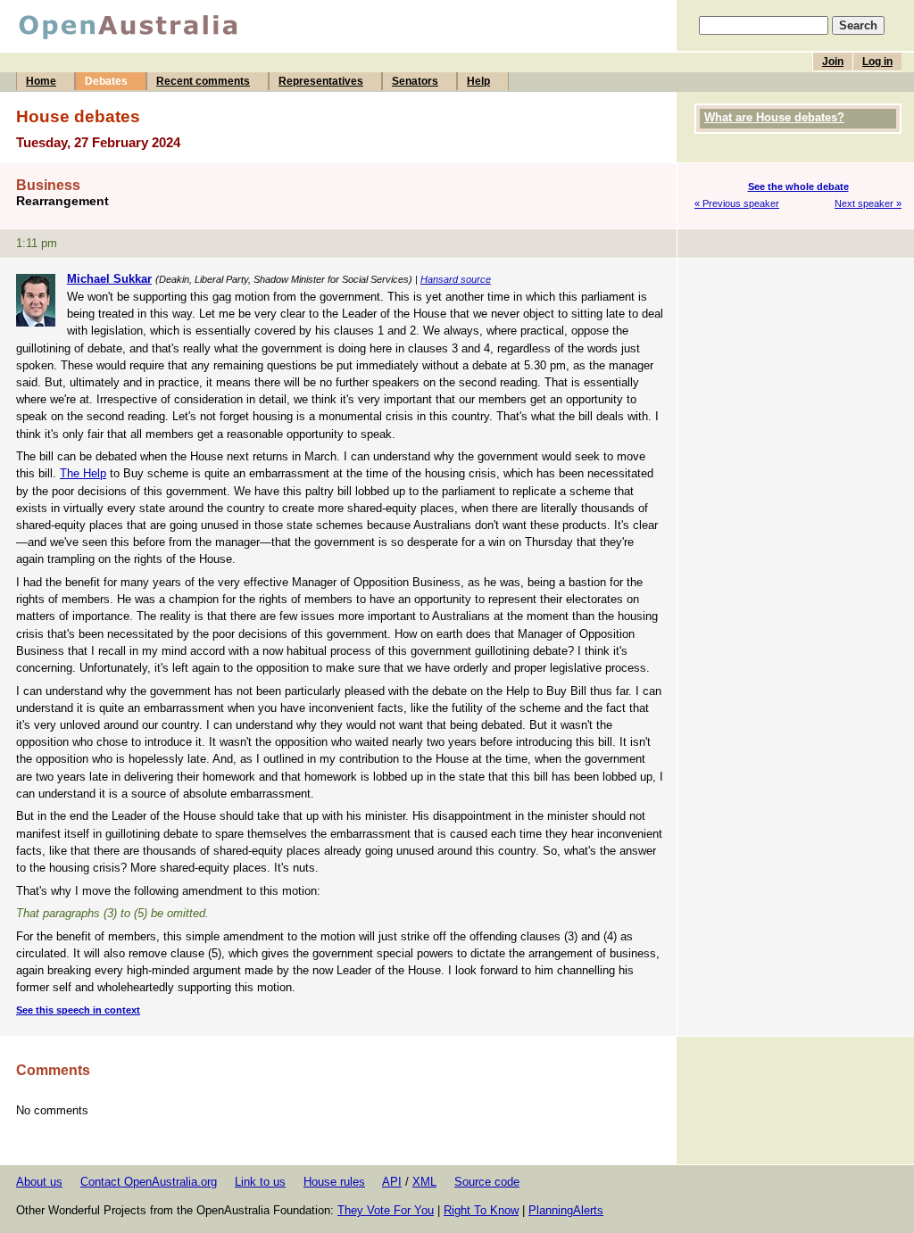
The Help (83, 473)
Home (41, 81)
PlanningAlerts (565, 1210)
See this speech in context (78, 1010)
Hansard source (455, 279)
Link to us (260, 1181)
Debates (106, 81)
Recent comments (203, 81)
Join (832, 61)
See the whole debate (798, 186)
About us (39, 1181)
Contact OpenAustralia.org (148, 1181)
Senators (415, 81)
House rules (334, 1181)
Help (478, 81)
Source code (486, 1181)
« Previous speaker (736, 203)
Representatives (320, 81)
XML (424, 1181)
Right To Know (481, 1210)
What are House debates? (774, 117)
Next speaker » (868, 203)
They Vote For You (385, 1210)
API (392, 1181)
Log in (877, 61)
